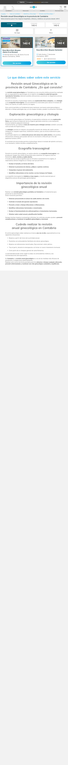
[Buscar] (61, 7)
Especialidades (8, 10)
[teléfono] (13, 7)
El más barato (34, 25)
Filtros (51, 33)
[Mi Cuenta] (5, 7)
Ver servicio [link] (17, 63)
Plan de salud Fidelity (59, 10)
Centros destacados (11, 23)
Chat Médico (42, 10)
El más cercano (56, 25)
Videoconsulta (26, 10)
